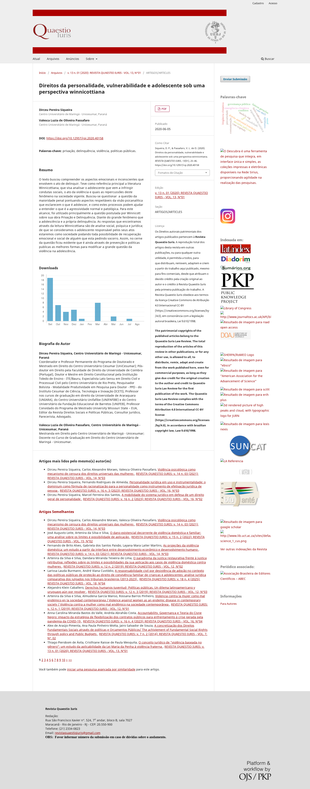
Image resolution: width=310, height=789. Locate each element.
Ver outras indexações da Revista (243, 549)
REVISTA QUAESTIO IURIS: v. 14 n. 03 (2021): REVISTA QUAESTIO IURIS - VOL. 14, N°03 (107, 554)
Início (42, 73)
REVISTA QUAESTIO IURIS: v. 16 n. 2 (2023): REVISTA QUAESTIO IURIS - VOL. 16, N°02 (142, 499)
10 (63, 660)
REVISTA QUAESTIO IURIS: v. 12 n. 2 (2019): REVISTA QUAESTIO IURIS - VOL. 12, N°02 (123, 566)
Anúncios (72, 59)
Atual (36, 59)
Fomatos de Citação (170, 173)
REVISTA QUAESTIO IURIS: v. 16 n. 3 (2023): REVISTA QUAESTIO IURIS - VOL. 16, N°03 (119, 491)
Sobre (90, 59)
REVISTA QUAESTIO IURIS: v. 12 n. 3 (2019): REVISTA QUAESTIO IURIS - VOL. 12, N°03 (147, 592)
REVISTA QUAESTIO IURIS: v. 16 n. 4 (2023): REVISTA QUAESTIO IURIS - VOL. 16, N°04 (142, 621)
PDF (164, 109)
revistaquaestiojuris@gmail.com (77, 733)
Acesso (273, 3)
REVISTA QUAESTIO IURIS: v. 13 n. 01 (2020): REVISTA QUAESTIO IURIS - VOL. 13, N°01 (125, 649)
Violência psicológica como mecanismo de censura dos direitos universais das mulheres (121, 471)
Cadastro (258, 3)
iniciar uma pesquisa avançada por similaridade (101, 669)
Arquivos (53, 59)
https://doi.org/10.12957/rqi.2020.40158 (74, 138)
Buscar (269, 59)
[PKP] (238, 303)
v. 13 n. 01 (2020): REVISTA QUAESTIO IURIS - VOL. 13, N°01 (104, 73)
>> (70, 660)
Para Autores (228, 604)
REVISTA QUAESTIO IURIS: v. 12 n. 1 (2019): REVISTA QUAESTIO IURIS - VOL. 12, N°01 (127, 606)
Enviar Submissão (235, 79)
